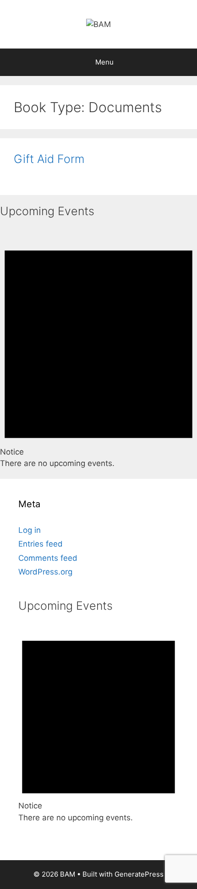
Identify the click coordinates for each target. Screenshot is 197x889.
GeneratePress (139, 874)
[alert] (98, 348)
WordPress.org (45, 571)
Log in (29, 530)
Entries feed (40, 543)
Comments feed (47, 558)
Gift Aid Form (49, 159)
